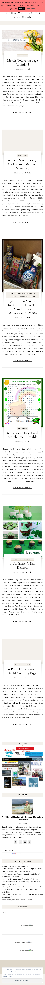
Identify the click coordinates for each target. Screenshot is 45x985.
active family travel (18, 293)
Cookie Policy (7, 976)
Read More (30, 9)
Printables (22, 56)
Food (21, 559)
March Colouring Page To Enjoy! (22, 62)
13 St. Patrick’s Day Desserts (22, 565)
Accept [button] (21, 9)
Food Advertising (23, 925)
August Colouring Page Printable (15, 866)
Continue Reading (22, 112)
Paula (28, 69)
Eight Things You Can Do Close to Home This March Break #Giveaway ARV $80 (22, 307)
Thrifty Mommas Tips (22, 12)
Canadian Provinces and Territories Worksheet (20, 879)
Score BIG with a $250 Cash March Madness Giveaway (22, 164)
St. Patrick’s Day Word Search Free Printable (22, 435)
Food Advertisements (20, 942)
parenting (24, 296)
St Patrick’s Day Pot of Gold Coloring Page (22, 671)
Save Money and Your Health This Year (17, 900)
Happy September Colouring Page (16, 871)
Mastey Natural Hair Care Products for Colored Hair (22, 887)
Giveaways (22, 155)
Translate (19, 854)
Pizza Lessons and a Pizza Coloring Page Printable (22, 869)
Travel (32, 296)
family (31, 293)
